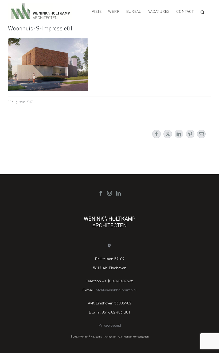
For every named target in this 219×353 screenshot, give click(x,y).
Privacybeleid (109, 325)
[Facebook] (100, 193)
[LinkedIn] (118, 193)
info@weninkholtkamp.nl (116, 289)
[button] (202, 12)
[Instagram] (109, 193)
